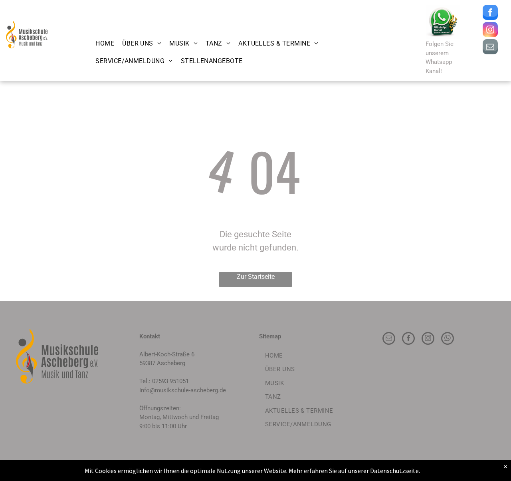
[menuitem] (104, 43)
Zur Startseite (256, 276)
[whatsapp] (447, 339)
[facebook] (490, 13)
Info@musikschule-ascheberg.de (182, 390)
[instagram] (490, 30)
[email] (490, 47)
